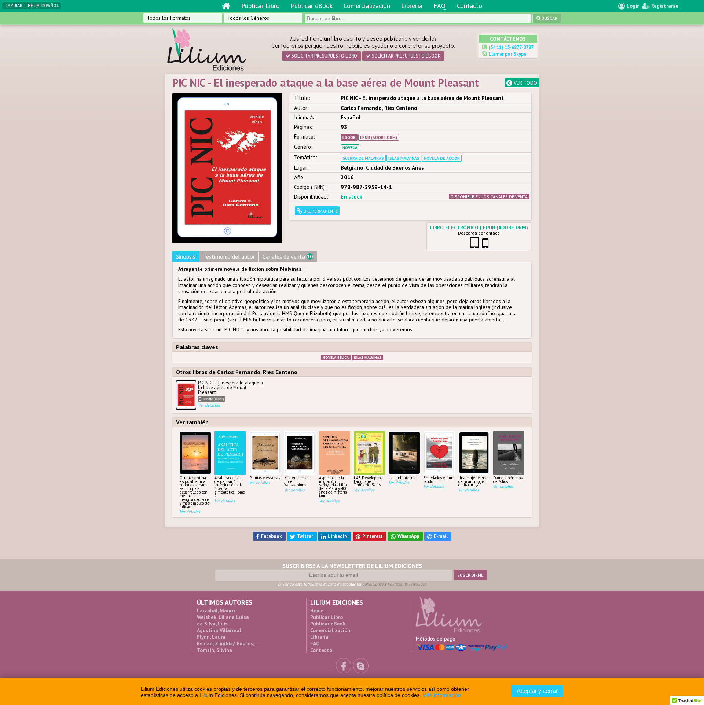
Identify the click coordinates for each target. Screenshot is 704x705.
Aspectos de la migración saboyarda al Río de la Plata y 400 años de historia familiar (333, 486)
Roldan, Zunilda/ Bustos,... (227, 643)
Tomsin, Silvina (214, 650)
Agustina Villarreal (219, 630)
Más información (441, 695)
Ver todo (524, 83)
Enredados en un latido (438, 479)
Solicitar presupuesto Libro (323, 56)
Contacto (469, 5)
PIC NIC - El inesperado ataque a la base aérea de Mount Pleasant (230, 394)
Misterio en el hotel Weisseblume (296, 481)
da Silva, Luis (212, 623)
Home (317, 610)
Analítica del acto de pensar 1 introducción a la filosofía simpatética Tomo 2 (229, 486)
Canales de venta (288, 256)
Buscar (548, 18)
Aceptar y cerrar (537, 691)
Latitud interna (402, 477)
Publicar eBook (312, 5)
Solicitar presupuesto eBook (406, 56)
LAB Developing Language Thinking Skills (368, 481)
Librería (411, 5)
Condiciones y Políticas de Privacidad (394, 584)
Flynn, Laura (211, 637)
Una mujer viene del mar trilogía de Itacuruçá (473, 481)
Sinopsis (185, 256)
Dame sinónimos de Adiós (507, 479)
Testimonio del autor (229, 256)
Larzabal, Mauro (216, 610)
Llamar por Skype (506, 54)
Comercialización (367, 5)
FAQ (439, 5)
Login (632, 6)
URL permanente (320, 211)
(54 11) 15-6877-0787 (510, 47)
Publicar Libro (260, 5)
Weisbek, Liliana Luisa (223, 617)
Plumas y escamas (264, 477)
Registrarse (664, 6)
